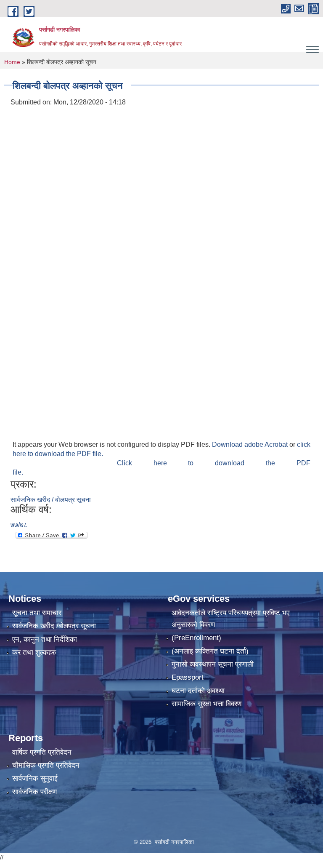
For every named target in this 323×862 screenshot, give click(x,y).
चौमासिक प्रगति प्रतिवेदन (45, 765)
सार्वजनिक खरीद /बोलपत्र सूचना (54, 626)
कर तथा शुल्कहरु (34, 653)
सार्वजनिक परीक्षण (34, 792)
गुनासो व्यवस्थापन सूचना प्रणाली (213, 664)
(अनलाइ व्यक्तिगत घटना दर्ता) (210, 651)
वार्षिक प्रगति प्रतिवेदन (41, 752)
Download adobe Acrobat (250, 444)
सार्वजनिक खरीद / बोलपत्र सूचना (51, 499)
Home (12, 62)
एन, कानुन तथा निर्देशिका (44, 639)
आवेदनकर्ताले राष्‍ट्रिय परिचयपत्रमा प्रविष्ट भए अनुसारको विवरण (230, 619)
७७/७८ (19, 524)
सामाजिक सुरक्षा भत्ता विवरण (206, 704)
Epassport (188, 677)
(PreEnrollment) (196, 638)
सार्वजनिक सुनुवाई (35, 778)
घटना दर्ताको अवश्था (198, 691)
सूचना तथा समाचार (36, 613)
